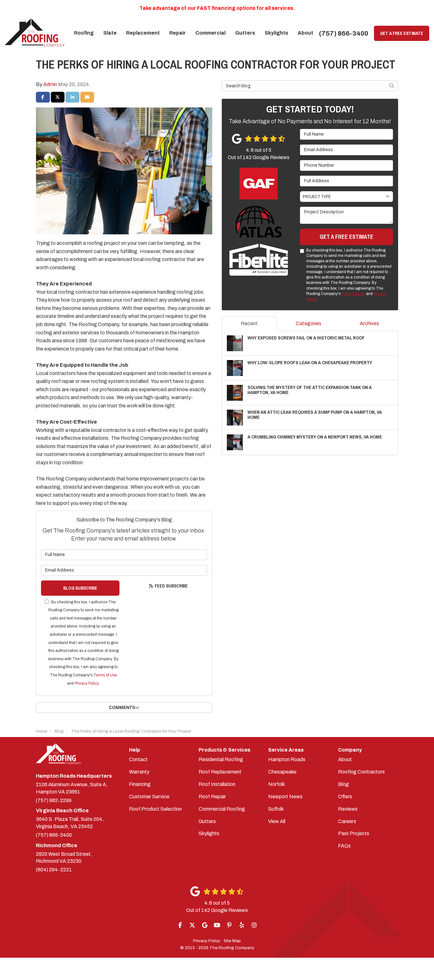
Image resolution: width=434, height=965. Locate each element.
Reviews (347, 809)
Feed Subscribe (171, 586)
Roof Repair (212, 796)
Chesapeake (282, 771)
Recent (249, 323)
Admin (50, 84)
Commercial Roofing (222, 809)
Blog (343, 784)
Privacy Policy (86, 683)
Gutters (207, 821)
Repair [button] (177, 33)
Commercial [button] (210, 33)
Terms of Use (105, 675)
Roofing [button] (84, 33)
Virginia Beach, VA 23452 (70, 822)
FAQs (344, 845)
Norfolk (276, 784)
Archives (369, 323)
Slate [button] (110, 33)
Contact (138, 759)
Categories (308, 323)
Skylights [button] (276, 33)
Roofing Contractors (361, 771)
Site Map (232, 940)
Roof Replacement (220, 771)
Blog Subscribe (80, 588)
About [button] (305, 33)
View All (276, 821)
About (345, 759)
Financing (140, 784)
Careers (347, 821)
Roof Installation (217, 784)
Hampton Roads (286, 759)
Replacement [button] (143, 33)
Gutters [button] (245, 33)
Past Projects (353, 833)
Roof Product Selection (155, 809)
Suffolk (276, 809)
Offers (345, 796)
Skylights (209, 833)
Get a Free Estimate (401, 33)
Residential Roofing (221, 759)
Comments (122, 707)
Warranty (139, 771)
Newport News (285, 796)
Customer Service (149, 796)
